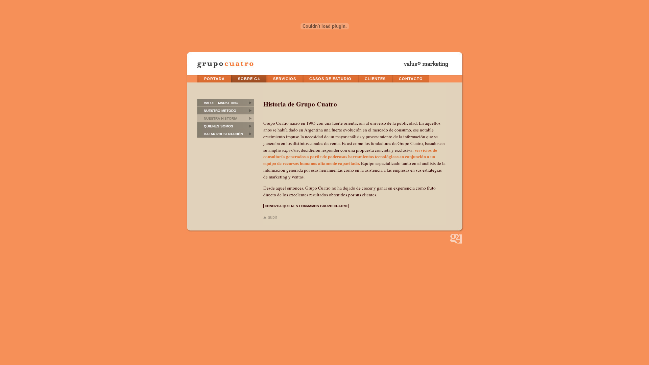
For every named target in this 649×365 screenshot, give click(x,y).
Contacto (411, 79)
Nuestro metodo (220, 111)
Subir (272, 217)
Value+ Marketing (221, 103)
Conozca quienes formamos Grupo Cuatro (306, 206)
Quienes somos (218, 126)
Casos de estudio (330, 79)
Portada (214, 79)
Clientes (375, 79)
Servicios (284, 79)
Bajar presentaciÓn (223, 134)
